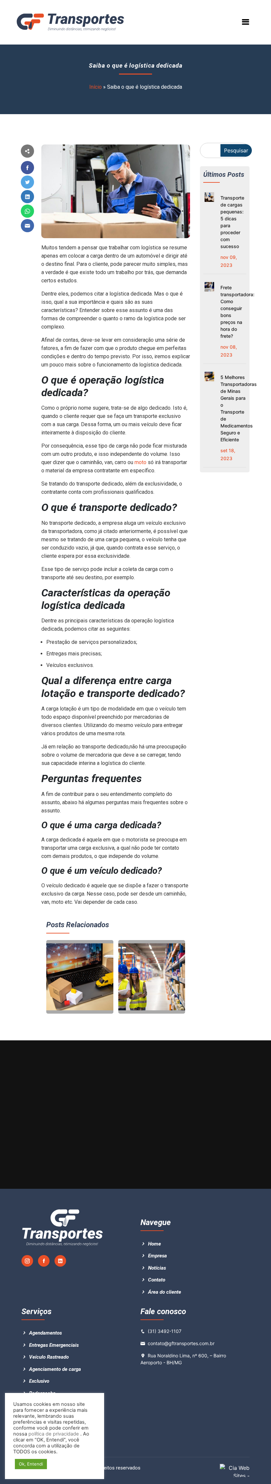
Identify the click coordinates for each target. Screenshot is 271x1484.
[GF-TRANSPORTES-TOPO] (73, 21)
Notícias (157, 1268)
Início (95, 87)
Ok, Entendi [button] (31, 1464)
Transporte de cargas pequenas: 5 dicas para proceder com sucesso (232, 222)
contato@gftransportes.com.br (181, 1343)
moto (141, 462)
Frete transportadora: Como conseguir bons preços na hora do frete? (233, 312)
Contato (156, 1280)
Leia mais (64, 1003)
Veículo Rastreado (49, 1357)
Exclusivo (39, 1381)
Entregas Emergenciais (54, 1345)
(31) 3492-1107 (164, 1331)
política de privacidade (53, 1434)
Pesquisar (236, 150)
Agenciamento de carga (55, 1369)
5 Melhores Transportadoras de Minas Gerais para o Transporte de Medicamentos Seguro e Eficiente (233, 408)
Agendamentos (45, 1333)
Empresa (157, 1256)
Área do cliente (164, 1292)
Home (154, 1244)
